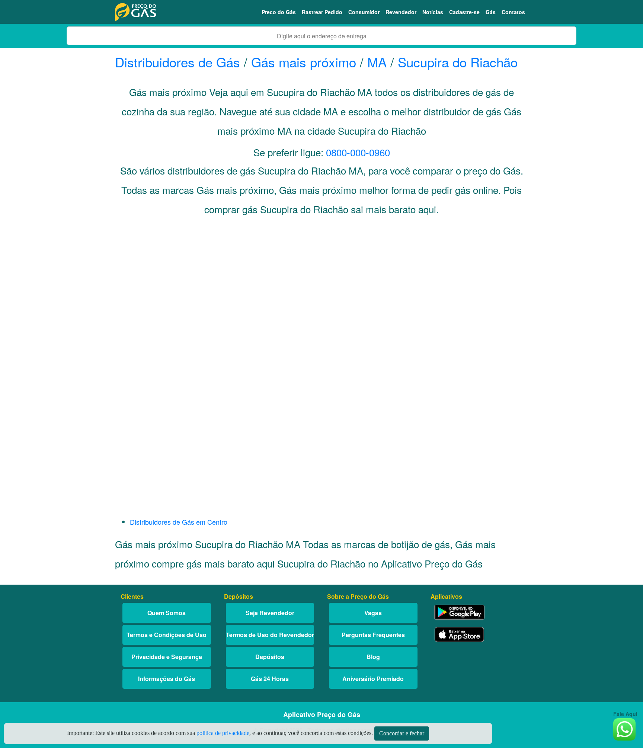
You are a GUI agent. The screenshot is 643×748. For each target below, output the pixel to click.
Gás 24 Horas (270, 678)
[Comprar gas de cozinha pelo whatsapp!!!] (624, 728)
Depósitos (269, 656)
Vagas (373, 612)
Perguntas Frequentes (373, 634)
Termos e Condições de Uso (167, 634)
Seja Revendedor (270, 612)
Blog (373, 656)
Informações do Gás (166, 678)
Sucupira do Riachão (458, 61)
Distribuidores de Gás (179, 61)
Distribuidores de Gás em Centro (178, 522)
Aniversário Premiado (373, 678)
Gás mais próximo (303, 61)
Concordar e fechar (401, 733)
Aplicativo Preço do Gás (321, 714)
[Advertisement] (321, 296)
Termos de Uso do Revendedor (270, 634)
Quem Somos (166, 612)
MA (377, 61)
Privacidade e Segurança (166, 656)
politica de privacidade (222, 733)
